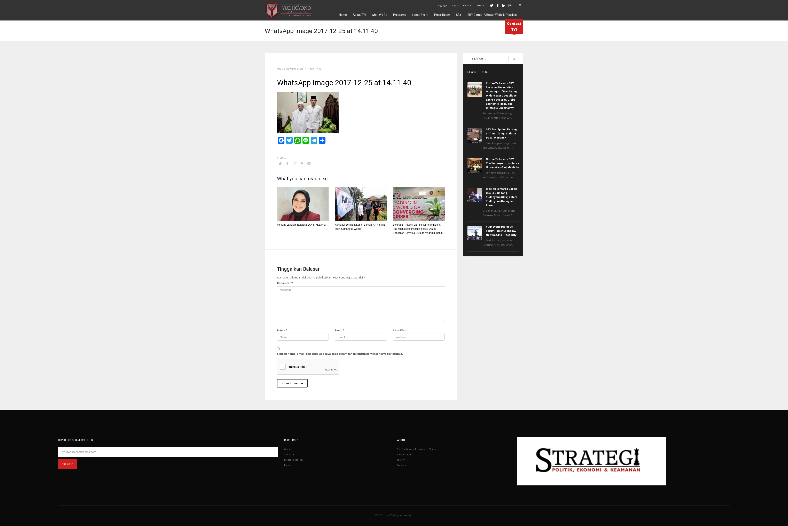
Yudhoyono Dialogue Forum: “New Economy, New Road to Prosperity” (501, 230)
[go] (514, 59)
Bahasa (467, 5)
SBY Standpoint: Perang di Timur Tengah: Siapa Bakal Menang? (501, 133)
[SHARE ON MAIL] (309, 163)
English (455, 5)
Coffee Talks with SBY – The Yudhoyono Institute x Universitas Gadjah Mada (502, 163)
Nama (282, 330)
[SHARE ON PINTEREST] (302, 163)
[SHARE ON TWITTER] (280, 163)
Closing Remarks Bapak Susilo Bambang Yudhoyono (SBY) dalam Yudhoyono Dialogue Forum (501, 197)
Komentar (285, 283)
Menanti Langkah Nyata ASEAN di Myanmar (301, 224)
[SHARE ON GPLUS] (294, 163)
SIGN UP (67, 464)
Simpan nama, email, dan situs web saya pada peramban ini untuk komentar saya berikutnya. (340, 354)
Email (339, 330)
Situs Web (399, 330)
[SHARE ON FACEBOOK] (287, 163)
